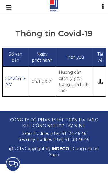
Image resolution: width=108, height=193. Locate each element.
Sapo (54, 154)
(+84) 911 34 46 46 (68, 133)
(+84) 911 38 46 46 (71, 139)
